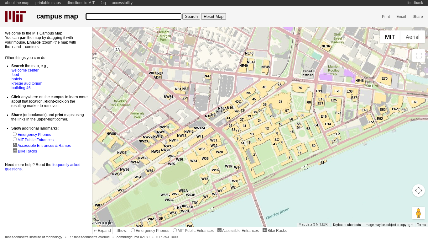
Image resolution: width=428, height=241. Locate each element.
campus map (57, 16)
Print (386, 16)
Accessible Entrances (240, 230)
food (15, 74)
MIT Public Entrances (195, 230)
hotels (17, 79)
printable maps (48, 3)
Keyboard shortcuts (347, 225)
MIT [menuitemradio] (390, 37)
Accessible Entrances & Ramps (44, 145)
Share (418, 16)
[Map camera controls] (418, 190)
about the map (17, 3)
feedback (415, 3)
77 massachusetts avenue (89, 237)
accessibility (122, 3)
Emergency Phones (152, 230)
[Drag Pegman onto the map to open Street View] (418, 213)
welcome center (25, 70)
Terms (421, 225)
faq (103, 3)
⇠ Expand (102, 230)
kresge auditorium (27, 83)
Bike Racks (277, 230)
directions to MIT (81, 3)
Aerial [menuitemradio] (413, 37)
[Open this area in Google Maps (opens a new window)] (104, 223)
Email (401, 16)
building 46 (21, 88)
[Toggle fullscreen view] (418, 55)
